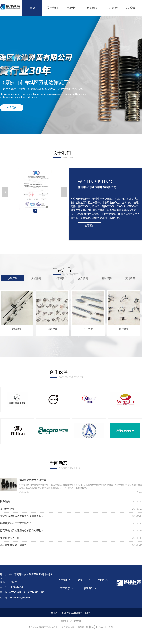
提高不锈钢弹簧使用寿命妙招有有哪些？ (22, 528)
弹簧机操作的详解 (9, 536)
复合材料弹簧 (7, 506)
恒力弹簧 (5, 499)
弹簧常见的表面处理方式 (32, 480)
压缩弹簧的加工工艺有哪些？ (16, 521)
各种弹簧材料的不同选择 (13, 543)
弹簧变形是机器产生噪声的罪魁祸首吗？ (22, 514)
